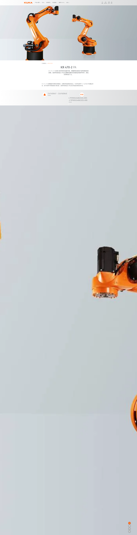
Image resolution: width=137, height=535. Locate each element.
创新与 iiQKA (61, 2)
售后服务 (54, 2)
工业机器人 (44, 63)
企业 (67, 2)
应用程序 (48, 2)
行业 (43, 2)
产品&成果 (37, 2)
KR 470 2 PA (50, 63)
